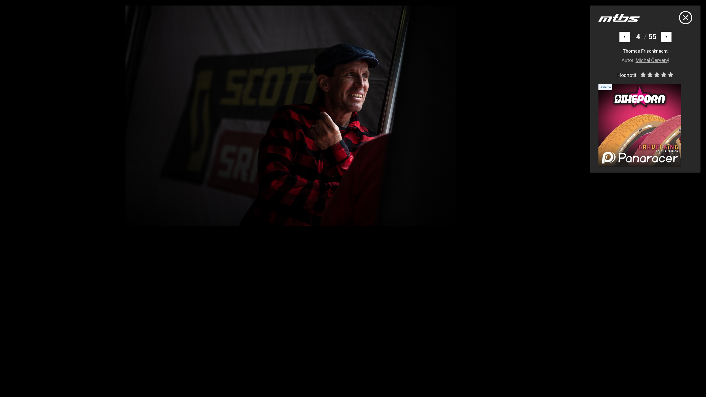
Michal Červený (652, 60)
